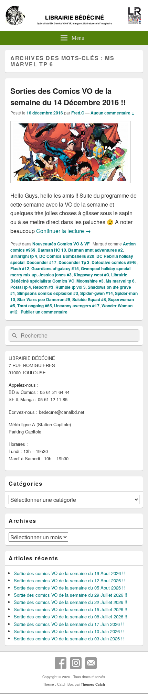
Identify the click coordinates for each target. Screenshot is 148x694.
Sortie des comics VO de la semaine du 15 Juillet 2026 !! (70, 609)
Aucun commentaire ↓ (113, 113)
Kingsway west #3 (91, 275)
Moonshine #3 (90, 281)
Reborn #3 (43, 287)
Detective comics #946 (114, 262)
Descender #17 (41, 262)
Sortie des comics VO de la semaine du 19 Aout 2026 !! (69, 573)
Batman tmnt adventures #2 (95, 250)
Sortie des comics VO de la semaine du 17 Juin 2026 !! (69, 624)
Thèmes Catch (93, 684)
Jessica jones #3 (55, 275)
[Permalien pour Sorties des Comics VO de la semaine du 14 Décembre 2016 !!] (70, 186)
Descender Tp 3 (74, 262)
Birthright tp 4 (23, 256)
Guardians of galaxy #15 (55, 268)
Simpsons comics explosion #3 (47, 293)
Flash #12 (19, 268)
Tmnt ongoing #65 (34, 305)
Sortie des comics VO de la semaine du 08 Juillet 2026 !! (70, 616)
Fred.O (77, 113)
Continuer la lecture (63, 231)
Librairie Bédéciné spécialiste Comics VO (68, 278)
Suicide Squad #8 (89, 299)
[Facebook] (60, 663)
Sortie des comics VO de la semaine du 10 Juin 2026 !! (69, 631)
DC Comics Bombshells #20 (66, 256)
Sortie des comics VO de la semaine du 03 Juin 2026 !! (69, 638)
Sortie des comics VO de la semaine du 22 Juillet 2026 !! (70, 602)
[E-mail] (91, 663)
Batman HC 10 (52, 250)
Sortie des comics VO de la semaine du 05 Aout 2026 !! (69, 587)
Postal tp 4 (20, 287)
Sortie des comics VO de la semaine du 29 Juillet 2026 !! (70, 595)
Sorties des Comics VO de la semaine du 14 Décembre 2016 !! (68, 96)
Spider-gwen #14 (96, 293)
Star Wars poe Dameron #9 (43, 299)
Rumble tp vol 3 (70, 287)
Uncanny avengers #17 (76, 305)
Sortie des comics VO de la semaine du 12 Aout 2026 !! (69, 580)
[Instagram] (76, 663)
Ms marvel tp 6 (120, 281)
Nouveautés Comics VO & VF (60, 244)
